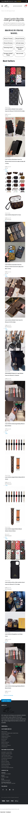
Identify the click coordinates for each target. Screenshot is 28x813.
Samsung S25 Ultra (5, 764)
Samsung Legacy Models (7, 767)
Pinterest (9, 789)
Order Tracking (5, 734)
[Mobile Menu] (2, 6)
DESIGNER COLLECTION (6, 752)
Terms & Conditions (6, 745)
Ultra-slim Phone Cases (6, 756)
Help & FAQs (4, 731)
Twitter (6, 789)
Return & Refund (5, 742)
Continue (8, 812)
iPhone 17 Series (5, 761)
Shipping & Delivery (5, 736)
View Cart (3, 812)
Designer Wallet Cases (6, 753)
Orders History (4, 737)
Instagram (13, 789)
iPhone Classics (5, 766)
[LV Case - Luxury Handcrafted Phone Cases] (7, 6)
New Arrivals (4, 760)
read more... (4, 726)
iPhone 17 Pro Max (5, 763)
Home (2, 10)
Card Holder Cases (5, 755)
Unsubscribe (4, 746)
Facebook (3, 789)
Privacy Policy (4, 743)
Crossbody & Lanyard (6, 758)
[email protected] (18, 6)
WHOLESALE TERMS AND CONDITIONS (9, 733)
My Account (4, 739)
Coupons (3, 740)
